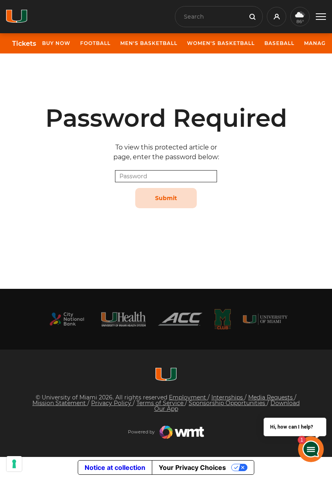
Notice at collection (115, 467)
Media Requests (271, 397)
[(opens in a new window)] (67, 319)
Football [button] (95, 43)
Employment (188, 397)
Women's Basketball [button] (221, 43)
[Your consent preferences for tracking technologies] (14, 464)
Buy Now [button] (56, 43)
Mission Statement (59, 403)
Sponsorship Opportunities (228, 403)
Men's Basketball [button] (148, 43)
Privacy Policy (112, 403)
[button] (321, 16)
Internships (228, 397)
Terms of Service (160, 403)
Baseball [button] (279, 43)
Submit (166, 198)
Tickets (24, 44)
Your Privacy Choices (192, 467)
